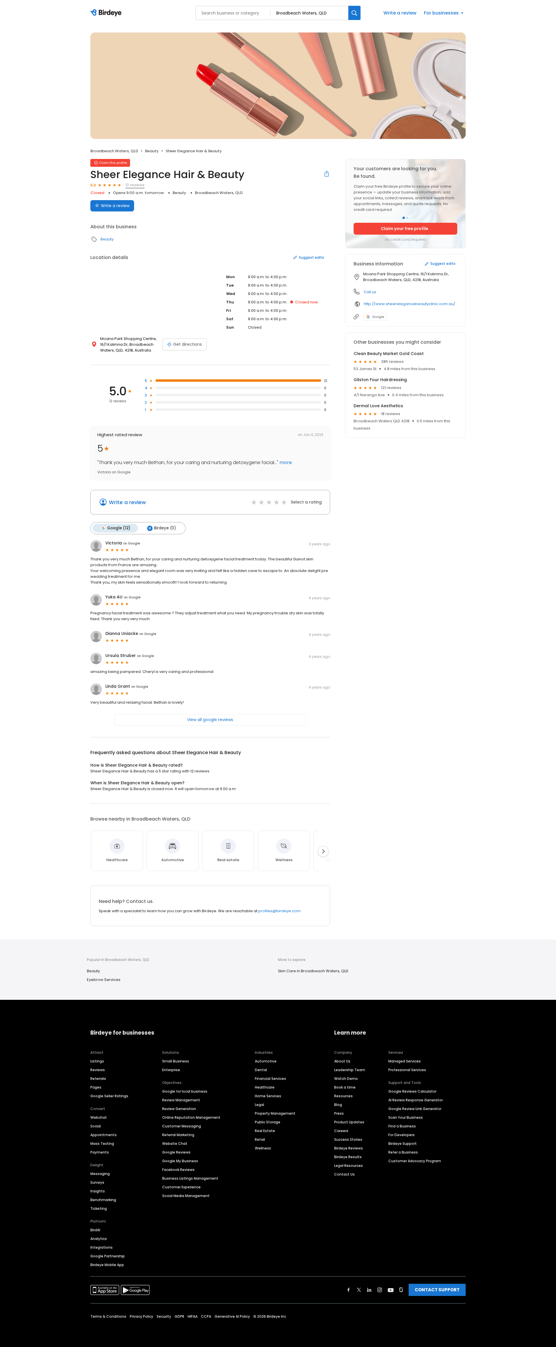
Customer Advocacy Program (414, 1160)
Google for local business (184, 1091)
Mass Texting (102, 1143)
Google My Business (180, 1160)
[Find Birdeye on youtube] (391, 1290)
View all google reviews (210, 720)
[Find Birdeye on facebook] (348, 1290)
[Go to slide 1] (404, 218)
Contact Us (344, 1174)
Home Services (268, 1095)
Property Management (275, 1113)
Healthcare (265, 1087)
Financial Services (270, 1078)
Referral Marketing (178, 1134)
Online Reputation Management (191, 1117)
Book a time (345, 1087)
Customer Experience (181, 1187)
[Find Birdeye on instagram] (379, 1290)
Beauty (152, 151)
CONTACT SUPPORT (437, 1290)
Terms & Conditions (108, 1316)
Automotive (266, 1061)
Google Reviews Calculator (412, 1091)
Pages (95, 1087)
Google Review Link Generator (414, 1108)
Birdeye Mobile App (107, 1264)
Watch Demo (346, 1078)
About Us (342, 1061)
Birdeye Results (348, 1156)
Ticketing (98, 1208)
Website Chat (174, 1143)
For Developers (401, 1134)
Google (378, 316)
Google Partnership (107, 1256)
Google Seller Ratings (109, 1095)
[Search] (354, 13)
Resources (343, 1095)
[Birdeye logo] (107, 13)
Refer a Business (403, 1152)
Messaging (100, 1173)
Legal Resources (348, 1165)
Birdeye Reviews (348, 1148)
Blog (338, 1104)
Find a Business (402, 1126)
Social (95, 1126)
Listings (97, 1061)
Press (339, 1113)
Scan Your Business (405, 1117)
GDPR (179, 1316)
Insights (97, 1191)
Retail (260, 1139)
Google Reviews (176, 1152)
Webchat (98, 1117)
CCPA (206, 1316)
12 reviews (135, 185)
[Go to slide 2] (407, 218)
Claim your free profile (404, 228)
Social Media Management (186, 1195)
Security (164, 1316)
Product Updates (349, 1122)
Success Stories (348, 1139)
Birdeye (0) (165, 528)
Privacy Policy (141, 1316)
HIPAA (192, 1316)
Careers (341, 1130)
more (285, 462)
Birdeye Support (402, 1143)
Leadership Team (349, 1069)
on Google (131, 543)
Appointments (103, 1134)
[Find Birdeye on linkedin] (369, 1290)
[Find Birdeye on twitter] (359, 1290)
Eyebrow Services (103, 979)
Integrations (101, 1247)
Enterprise (171, 1069)
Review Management (181, 1100)
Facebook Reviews (178, 1169)
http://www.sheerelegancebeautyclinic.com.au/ (409, 304)
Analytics (98, 1238)
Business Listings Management (190, 1178)
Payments (99, 1152)
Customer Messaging (181, 1126)
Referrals (98, 1078)
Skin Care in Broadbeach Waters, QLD (313, 971)
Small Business (175, 1061)
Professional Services (407, 1069)
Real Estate (265, 1130)
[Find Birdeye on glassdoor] (401, 1290)
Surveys (97, 1182)
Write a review (399, 13)
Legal (259, 1104)
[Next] (323, 851)
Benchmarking (103, 1199)
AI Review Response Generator (415, 1100)
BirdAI (95, 1229)
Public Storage (267, 1122)
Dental (261, 1069)
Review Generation (179, 1108)
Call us (370, 292)
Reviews (97, 1069)
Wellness (263, 1148)
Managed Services (404, 1061)
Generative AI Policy (232, 1316)
